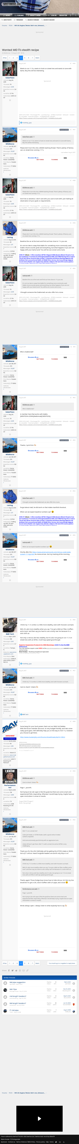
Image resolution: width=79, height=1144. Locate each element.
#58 (74, 721)
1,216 (12, 746)
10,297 (13, 151)
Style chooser (5, 1139)
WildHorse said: (28, 188)
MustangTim (67, 991)
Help (47, 1142)
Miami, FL (13, 752)
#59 (74, 771)
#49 (74, 223)
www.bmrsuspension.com (9, 653)
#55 (74, 535)
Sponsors (4, 1142)
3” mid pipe (14, 1010)
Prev (5, 58)
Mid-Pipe (13, 989)
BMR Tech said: (28, 678)
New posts (7, 20)
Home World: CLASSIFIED (8, 158)
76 (10, 84)
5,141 (12, 641)
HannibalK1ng (14, 998)
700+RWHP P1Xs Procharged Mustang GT (43, 747)
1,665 (12, 795)
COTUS (12, 251)
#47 (74, 130)
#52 (74, 397)
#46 (74, 63)
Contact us (11, 1142)
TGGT (11, 1012)
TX (11, 801)
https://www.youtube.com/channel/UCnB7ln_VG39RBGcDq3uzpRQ (40, 118)
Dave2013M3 (67, 1005)
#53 (74, 440)
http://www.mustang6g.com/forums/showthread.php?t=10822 (42, 737)
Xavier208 (13, 1005)
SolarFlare (10, 78)
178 (11, 792)
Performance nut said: (30, 889)
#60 (74, 820)
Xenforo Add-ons (45, 1136)
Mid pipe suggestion (18, 982)
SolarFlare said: (28, 137)
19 (23, 53)
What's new (35, 15)
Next (37, 58)
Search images (48, 20)
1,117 (12, 244)
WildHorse (6, 53)
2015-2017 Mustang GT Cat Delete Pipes (30, 745)
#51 (74, 347)
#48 (74, 180)
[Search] (75, 15)
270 (11, 149)
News (8, 15)
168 (11, 639)
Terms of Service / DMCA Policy (25, 1142)
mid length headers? (18, 996)
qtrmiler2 (12, 984)
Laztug (10, 237)
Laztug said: (26, 275)
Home (51, 1142)
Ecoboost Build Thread (25, 747)
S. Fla (11, 93)
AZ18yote (68, 1012)
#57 (74, 670)
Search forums (33, 20)
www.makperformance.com (9, 756)
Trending (19, 20)
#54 (74, 491)
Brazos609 (67, 998)
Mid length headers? (18, 1003)
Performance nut (9, 786)
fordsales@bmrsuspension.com (29, 653)
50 (11, 743)
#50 (74, 268)
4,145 (12, 87)
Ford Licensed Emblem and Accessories (30, 744)
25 (10, 242)
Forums (20, 15)
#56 (74, 620)
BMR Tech (10, 634)
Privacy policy (40, 1142)
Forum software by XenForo (17, 1136)
